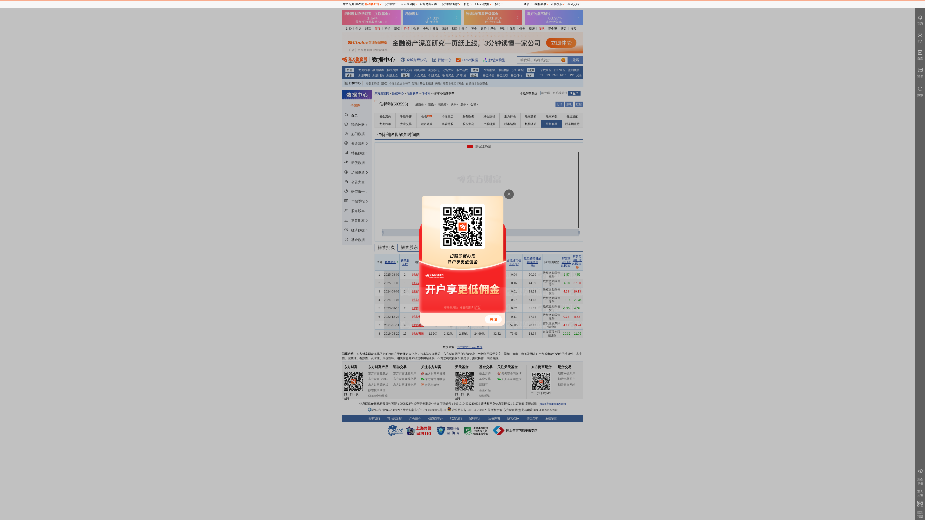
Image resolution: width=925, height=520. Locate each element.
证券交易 (556, 4)
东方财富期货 (450, 4)
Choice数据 (482, 4)
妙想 (466, 4)
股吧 (497, 4)
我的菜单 (540, 4)
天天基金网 (408, 4)
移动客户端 (372, 4)
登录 (526, 4)
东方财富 (390, 4)
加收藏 (359, 4)
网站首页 (348, 4)
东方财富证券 (428, 4)
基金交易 (573, 4)
